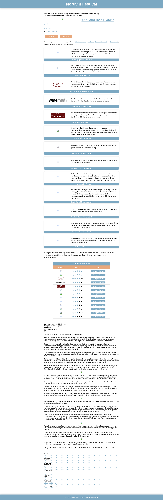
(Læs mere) (47, 28)
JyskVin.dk (90, 42)
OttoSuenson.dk (80, 42)
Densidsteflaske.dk (101, 42)
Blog (77, 497)
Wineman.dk (114, 42)
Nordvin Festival (81, 4)
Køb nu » (66, 36)
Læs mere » (51, 36)
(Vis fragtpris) (52, 31)
